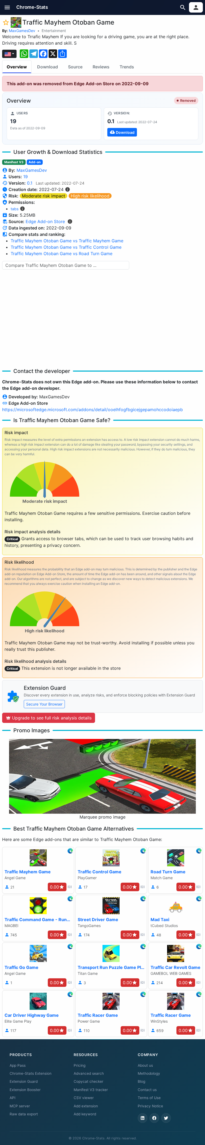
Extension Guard (24, 1081)
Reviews (101, 66)
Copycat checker (88, 1081)
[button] (7, 7)
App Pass (18, 1065)
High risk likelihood (90, 195)
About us (145, 1065)
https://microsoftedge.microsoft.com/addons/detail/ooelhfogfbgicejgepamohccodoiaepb (92, 409)
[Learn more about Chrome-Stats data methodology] (70, 221)
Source (75, 66)
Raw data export (24, 1114)
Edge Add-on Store (45, 221)
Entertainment (54, 30)
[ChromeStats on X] (166, 1118)
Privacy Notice (150, 1106)
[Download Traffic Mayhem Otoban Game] (151, 124)
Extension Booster (25, 1090)
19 (25, 176)
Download (47, 66)
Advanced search (89, 1073)
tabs (14, 209)
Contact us (147, 1090)
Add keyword (85, 1114)
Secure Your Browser (44, 704)
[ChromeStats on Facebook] (154, 1118)
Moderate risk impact (43, 195)
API (12, 1098)
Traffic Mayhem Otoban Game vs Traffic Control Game (66, 247)
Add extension (86, 1106)
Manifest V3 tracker (91, 1090)
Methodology (149, 1073)
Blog (141, 1081)
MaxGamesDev (22, 30)
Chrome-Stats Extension (31, 1073)
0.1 (29, 183)
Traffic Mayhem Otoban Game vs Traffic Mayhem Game (67, 240)
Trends (127, 66)
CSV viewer (84, 1098)
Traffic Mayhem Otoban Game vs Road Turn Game (61, 253)
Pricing (79, 1065)
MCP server (20, 1106)
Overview (17, 66)
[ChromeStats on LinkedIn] (142, 1118)
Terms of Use (149, 1098)
